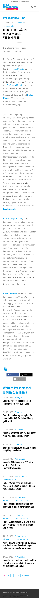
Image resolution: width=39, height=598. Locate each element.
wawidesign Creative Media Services (18, 592)
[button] (12, 374)
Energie (20, 22)
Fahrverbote (20, 497)
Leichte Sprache (25, 1)
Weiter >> (26, 575)
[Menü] (35, 7)
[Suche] (31, 7)
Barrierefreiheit (14, 1)
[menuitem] (15, 1)
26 (18, 575)
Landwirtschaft (9, 480)
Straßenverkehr (23, 500)
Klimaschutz (8, 26)
